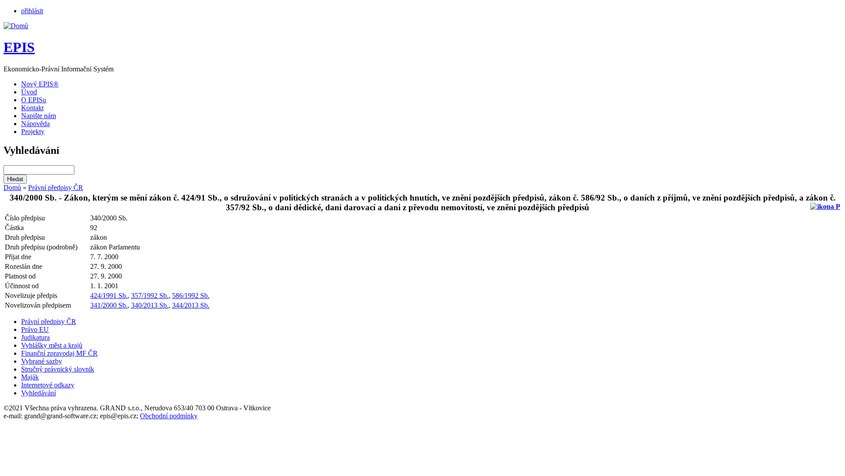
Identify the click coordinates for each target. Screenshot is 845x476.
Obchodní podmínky (169, 416)
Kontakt (32, 108)
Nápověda (35, 123)
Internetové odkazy (47, 385)
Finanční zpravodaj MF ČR (59, 353)
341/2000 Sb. (109, 305)
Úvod (29, 92)
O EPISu (33, 100)
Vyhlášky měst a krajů (51, 345)
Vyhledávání (38, 393)
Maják (30, 377)
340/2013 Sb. (150, 305)
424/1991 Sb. (109, 295)
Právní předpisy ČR (55, 187)
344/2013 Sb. (190, 305)
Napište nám (38, 115)
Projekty (32, 131)
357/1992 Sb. (150, 295)
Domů (12, 187)
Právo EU (35, 329)
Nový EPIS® (40, 84)
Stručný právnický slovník (57, 369)
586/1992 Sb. (190, 295)
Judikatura (35, 337)
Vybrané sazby (41, 361)
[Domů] (16, 26)
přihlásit (32, 11)
